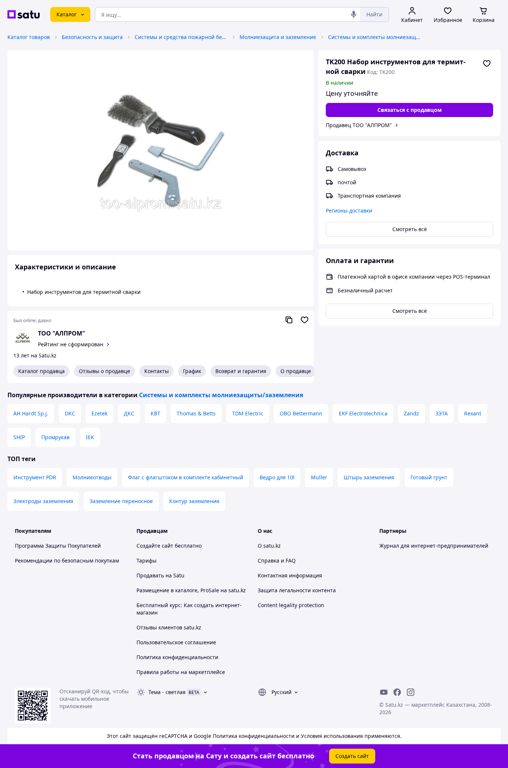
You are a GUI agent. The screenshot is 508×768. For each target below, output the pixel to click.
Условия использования (332, 735)
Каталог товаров (28, 36)
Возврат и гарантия (240, 371)
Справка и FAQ (277, 560)
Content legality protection (291, 605)
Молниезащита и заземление (277, 36)
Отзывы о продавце (104, 371)
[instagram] (410, 692)
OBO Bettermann (301, 413)
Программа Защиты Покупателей (58, 545)
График (192, 371)
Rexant (472, 413)
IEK (90, 437)
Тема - (167, 692)
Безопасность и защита (92, 36)
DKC (70, 413)
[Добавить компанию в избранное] (304, 320)
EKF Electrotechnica (363, 413)
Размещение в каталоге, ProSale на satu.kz (191, 590)
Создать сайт (352, 755)
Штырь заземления (369, 477)
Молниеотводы (92, 477)
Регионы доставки (349, 210)
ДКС (129, 413)
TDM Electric (247, 413)
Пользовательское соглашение (176, 642)
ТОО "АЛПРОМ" (61, 333)
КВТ (155, 413)
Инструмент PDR (34, 477)
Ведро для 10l (277, 477)
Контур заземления (194, 501)
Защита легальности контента (297, 590)
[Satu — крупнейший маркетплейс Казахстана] (23, 14)
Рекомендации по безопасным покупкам (67, 560)
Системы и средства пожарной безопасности (181, 36)
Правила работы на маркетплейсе (180, 671)
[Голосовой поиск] (353, 14)
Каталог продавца (41, 371)
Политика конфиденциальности (177, 657)
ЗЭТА (441, 413)
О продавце (295, 371)
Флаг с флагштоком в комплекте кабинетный (185, 477)
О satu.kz (269, 545)
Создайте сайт (154, 545)
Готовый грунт (429, 477)
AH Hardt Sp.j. (30, 413)
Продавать (150, 575)
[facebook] (397, 692)
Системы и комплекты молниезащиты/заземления (374, 36)
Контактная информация (290, 575)
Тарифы (146, 560)
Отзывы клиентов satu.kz (168, 627)
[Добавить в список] (486, 63)
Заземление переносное (121, 501)
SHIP (19, 437)
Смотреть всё (409, 229)
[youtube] (383, 692)
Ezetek (99, 413)
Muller (319, 477)
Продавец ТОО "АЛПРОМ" (359, 125)
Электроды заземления (43, 501)
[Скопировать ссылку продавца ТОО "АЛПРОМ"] (289, 320)
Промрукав (55, 437)
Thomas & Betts (196, 413)
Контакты (156, 371)
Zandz (411, 413)
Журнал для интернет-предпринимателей (433, 545)
